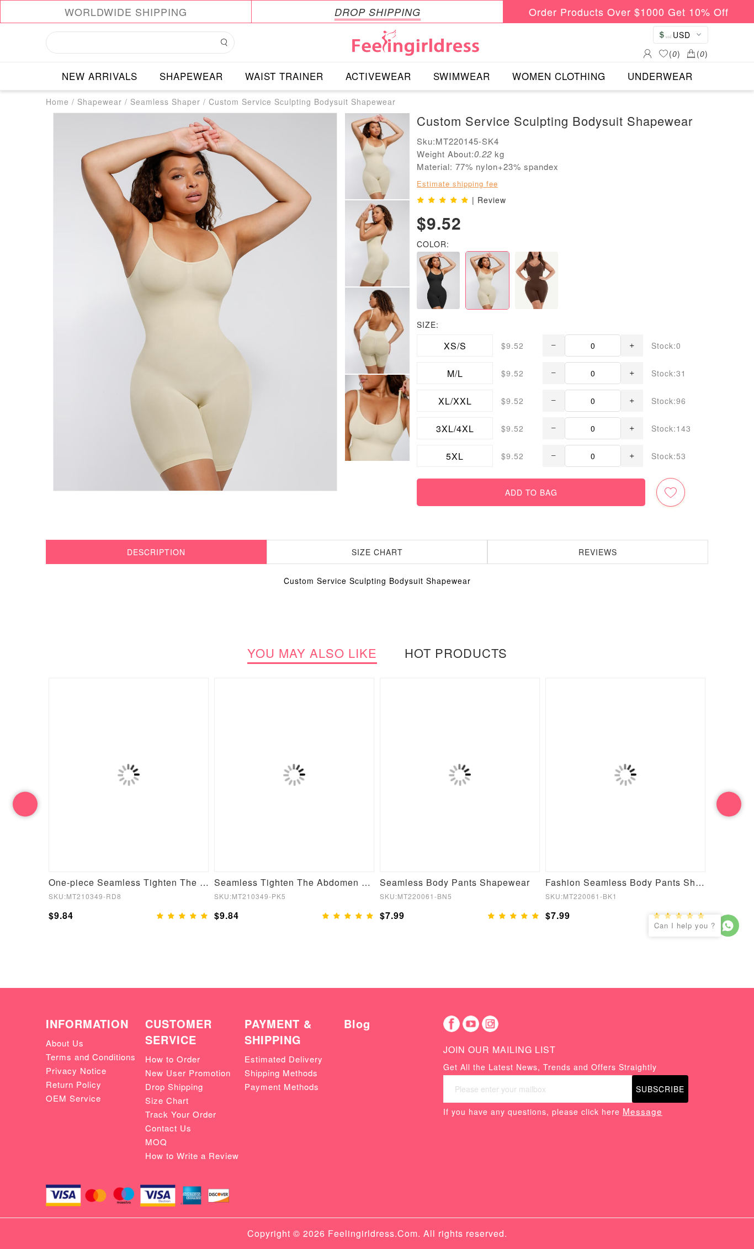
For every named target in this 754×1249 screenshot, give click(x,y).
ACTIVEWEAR (378, 76)
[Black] (438, 280)
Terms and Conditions (91, 1056)
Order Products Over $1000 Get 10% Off (629, 11)
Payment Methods (282, 1086)
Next (728, 803)
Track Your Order (180, 1114)
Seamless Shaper (165, 101)
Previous (25, 803)
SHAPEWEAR (191, 76)
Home (57, 101)
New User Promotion (188, 1072)
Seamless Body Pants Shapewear (455, 882)
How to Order (172, 1059)
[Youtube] (471, 1024)
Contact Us (168, 1128)
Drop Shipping (174, 1086)
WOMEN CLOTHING (559, 76)
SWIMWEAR (461, 76)
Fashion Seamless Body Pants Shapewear (625, 882)
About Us (65, 1043)
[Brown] (536, 280)
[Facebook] (451, 1024)
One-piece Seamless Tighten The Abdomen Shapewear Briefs (129, 882)
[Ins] (490, 1024)
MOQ (156, 1141)
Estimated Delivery (284, 1059)
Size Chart (167, 1100)
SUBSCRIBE (660, 1088)
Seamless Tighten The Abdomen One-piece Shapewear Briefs (294, 882)
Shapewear (99, 101)
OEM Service (73, 1098)
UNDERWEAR (660, 76)
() (675, 53)
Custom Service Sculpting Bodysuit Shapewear (302, 101)
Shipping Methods (281, 1072)
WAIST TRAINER (284, 76)
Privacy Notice (76, 1070)
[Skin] (487, 280)
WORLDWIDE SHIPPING (126, 11)
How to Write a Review (192, 1155)
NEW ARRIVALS (99, 76)
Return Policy (74, 1084)
